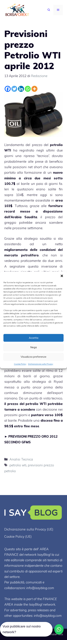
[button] (62, 276)
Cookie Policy (20, 364)
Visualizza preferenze (33, 356)
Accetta (33, 337)
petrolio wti (17, 465)
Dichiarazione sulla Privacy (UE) (28, 529)
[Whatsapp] (28, 89)
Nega (33, 347)
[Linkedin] (21, 89)
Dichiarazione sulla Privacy (40, 364)
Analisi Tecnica (21, 459)
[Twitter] (14, 89)
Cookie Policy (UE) (18, 536)
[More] (34, 89)
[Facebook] (8, 89)
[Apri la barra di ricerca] (48, 10)
